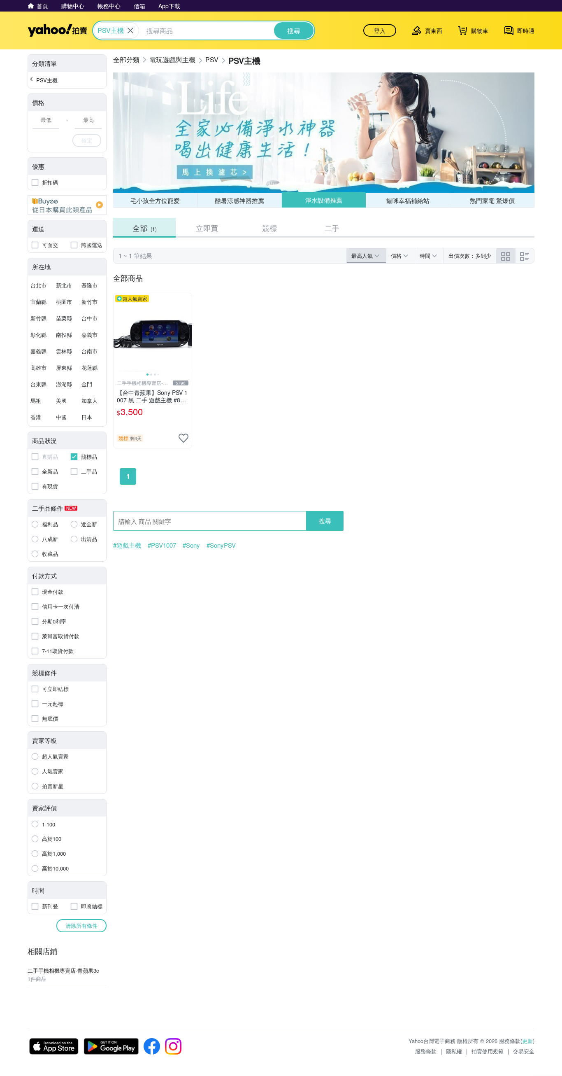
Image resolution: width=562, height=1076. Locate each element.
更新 (527, 1041)
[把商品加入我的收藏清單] (183, 438)
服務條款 (426, 1051)
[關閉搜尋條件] (130, 30)
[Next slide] (186, 332)
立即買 (207, 227)
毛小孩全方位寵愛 (155, 200)
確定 (86, 140)
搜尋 (325, 520)
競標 (269, 227)
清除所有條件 (81, 925)
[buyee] (67, 205)
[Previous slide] (119, 332)
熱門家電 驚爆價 (492, 200)
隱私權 (454, 1051)
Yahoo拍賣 (57, 30)
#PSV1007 (162, 545)
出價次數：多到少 (469, 255)
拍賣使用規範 (487, 1051)
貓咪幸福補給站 (408, 200)
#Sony (191, 545)
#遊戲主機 (127, 545)
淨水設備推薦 (323, 200)
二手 (332, 227)
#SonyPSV (221, 545)
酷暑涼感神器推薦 (239, 200)
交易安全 (523, 1051)
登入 (380, 30)
